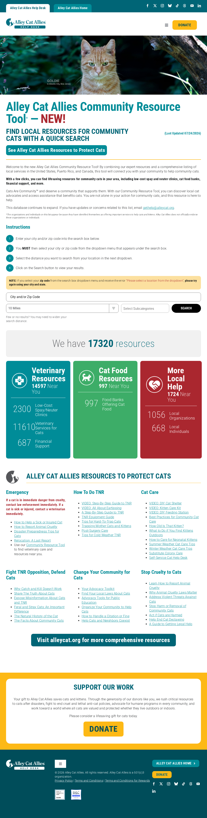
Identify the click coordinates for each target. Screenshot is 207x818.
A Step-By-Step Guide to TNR (103, 512)
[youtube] (192, 5)
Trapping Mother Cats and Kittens (106, 526)
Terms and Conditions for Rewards (127, 780)
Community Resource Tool (45, 545)
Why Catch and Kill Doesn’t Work (38, 589)
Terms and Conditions (89, 780)
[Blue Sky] (170, 5)
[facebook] (147, 5)
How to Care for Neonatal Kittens (173, 540)
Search (186, 308)
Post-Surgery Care (95, 531)
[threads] (184, 5)
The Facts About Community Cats (39, 620)
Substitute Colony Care (166, 553)
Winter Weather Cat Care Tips (170, 549)
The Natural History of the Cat (36, 616)
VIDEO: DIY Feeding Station (169, 512)
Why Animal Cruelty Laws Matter (173, 592)
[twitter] (155, 5)
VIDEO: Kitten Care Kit (165, 508)
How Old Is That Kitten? (166, 526)
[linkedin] (199, 5)
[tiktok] (177, 5)
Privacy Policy (64, 780)
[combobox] (145, 308)
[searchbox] (145, 309)
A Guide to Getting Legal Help (170, 624)
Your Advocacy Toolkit (98, 589)
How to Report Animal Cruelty (35, 527)
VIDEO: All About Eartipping (101, 508)
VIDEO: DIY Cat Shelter (165, 503)
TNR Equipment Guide (98, 517)
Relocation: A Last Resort (32, 540)
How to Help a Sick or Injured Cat (38, 522)
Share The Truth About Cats (34, 593)
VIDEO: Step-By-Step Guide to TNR (107, 503)
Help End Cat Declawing (166, 619)
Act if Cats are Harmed (165, 615)
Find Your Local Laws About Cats (106, 593)
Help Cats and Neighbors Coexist (106, 620)
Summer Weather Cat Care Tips (172, 544)
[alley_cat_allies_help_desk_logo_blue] (26, 20)
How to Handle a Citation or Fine (105, 616)
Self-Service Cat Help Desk (168, 558)
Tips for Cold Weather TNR (101, 535)
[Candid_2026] (60, 791)
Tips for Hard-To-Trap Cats (101, 521)
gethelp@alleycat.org (158, 208)
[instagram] (162, 5)
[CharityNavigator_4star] (76, 791)
